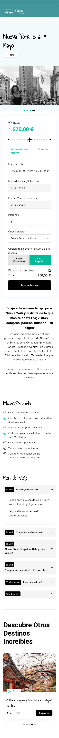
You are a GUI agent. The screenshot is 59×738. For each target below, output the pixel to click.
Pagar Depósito (40, 260)
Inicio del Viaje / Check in (23, 181)
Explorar (44, 713)
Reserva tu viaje (29, 285)
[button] (24, 110)
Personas (13, 214)
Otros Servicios (17, 231)
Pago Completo (19, 260)
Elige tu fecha (16, 164)
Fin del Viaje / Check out (23, 198)
